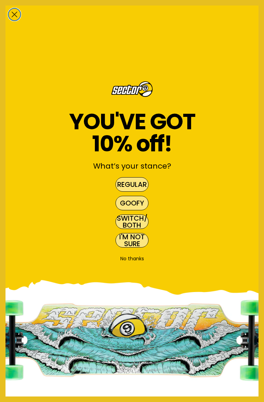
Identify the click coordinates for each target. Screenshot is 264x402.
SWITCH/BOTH (132, 221)
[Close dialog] (14, 14)
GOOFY (132, 203)
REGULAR (132, 184)
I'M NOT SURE (132, 240)
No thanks (132, 258)
